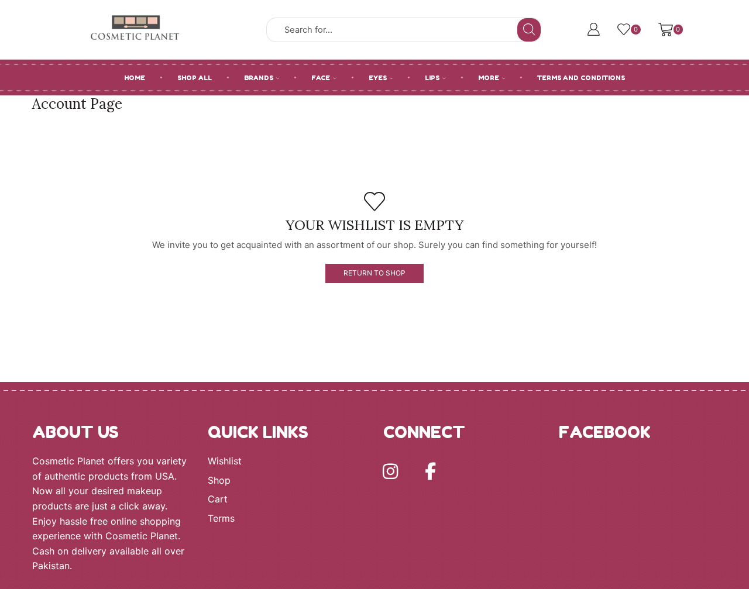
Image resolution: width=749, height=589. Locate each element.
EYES (378, 78)
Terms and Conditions (581, 78)
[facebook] (430, 471)
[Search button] (529, 30)
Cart (218, 499)
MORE (488, 78)
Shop (219, 480)
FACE (320, 78)
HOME (134, 78)
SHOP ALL (194, 78)
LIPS (432, 78)
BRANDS (258, 78)
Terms (221, 518)
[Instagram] (390, 471)
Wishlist (225, 461)
